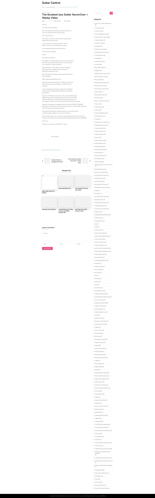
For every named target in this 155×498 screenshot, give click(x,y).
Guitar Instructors (99, 242)
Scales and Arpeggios (100, 379)
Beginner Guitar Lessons (101, 73)
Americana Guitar (99, 55)
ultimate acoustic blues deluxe (102, 448)
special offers (98, 412)
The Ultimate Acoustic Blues (102, 430)
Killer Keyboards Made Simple (102, 297)
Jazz (96, 284)
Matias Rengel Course (100, 312)
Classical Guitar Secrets (101, 125)
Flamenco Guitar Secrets (101, 208)
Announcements (99, 61)
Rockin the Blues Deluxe (101, 376)
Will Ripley (98, 476)
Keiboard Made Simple (100, 294)
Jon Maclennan (98, 290)
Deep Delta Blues (99, 146)
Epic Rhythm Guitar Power (101, 187)
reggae (97, 360)
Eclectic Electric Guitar (100, 175)
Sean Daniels (98, 382)
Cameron (97, 104)
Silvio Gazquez (98, 394)
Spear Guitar (98, 409)
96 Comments (67, 21)
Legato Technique (99, 306)
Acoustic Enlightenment (101, 34)
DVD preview (98, 152)
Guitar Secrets (98, 257)
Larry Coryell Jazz (99, 300)
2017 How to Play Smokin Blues (103, 23)
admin (43, 21)
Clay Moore (46, 149)
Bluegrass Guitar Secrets (101, 82)
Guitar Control (51, 3)
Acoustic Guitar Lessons (101, 37)
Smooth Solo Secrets (100, 400)
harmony (97, 263)
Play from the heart (100, 348)
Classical (97, 119)
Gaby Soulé (98, 218)
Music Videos (98, 333)
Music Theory (98, 330)
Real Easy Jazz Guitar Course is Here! (81, 210)
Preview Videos (99, 351)
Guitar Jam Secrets (99, 245)
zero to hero (98, 482)
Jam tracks (97, 272)
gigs (96, 224)
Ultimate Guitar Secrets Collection (103, 465)
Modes (96, 327)
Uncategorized (98, 470)
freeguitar (97, 212)
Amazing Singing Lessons (101, 52)
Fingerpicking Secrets (100, 205)
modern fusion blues (100, 324)
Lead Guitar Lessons (100, 303)
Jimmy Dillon (98, 287)
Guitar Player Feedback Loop (102, 251)
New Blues (98, 336)
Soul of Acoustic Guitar (101, 406)
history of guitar (99, 266)
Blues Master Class (100, 95)
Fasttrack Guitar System (101, 202)
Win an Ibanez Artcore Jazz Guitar (81, 189)
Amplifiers (97, 58)
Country (97, 137)
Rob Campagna (99, 363)
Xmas (96, 479)
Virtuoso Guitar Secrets (101, 473)
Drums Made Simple (100, 149)
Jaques (96, 281)
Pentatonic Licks (99, 342)
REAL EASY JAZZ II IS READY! (48, 192)
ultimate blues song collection (102, 458)
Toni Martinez (98, 436)
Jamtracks (97, 278)
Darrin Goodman (99, 140)
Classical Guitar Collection (101, 122)
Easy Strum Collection (100, 172)
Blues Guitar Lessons (100, 88)
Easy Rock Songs (99, 169)
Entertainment (98, 181)
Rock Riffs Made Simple (101, 373)
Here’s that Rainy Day (65, 188)
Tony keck (97, 439)
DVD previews (98, 158)
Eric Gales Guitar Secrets (101, 196)
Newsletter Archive (100, 339)
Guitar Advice (98, 230)
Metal (96, 315)
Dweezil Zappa (98, 161)
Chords (97, 110)
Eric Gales (97, 193)
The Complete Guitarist (101, 427)
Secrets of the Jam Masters (101, 388)
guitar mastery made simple (102, 248)
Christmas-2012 (99, 116)
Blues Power (98, 98)
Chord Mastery (98, 107)
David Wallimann (99, 143)
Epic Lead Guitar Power (101, 184)
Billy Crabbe (98, 79)
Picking (97, 345)
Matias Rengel (98, 309)
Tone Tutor (98, 433)
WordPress (102, 496)
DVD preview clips (99, 155)
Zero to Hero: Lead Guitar (101, 488)
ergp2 (96, 190)
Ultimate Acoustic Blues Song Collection (102, 452)
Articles (97, 64)
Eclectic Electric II (99, 178)
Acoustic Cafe (98, 31)
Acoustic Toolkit (99, 43)
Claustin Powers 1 (99, 131)
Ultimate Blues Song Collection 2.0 (104, 461)
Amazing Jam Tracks (100, 49)
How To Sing (98, 269)
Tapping (97, 418)
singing (97, 397)
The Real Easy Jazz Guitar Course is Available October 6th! (66, 211)
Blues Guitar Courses (100, 85)
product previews (99, 354)
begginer (97, 70)
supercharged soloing (100, 415)
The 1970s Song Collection (102, 424)
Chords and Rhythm (100, 113)
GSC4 (96, 227)
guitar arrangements (100, 233)
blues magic (98, 92)
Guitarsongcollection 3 (100, 260)
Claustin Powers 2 (99, 134)
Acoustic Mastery (99, 40)
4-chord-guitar (98, 28)
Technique (97, 421)
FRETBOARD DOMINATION (102, 215)
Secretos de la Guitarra (101, 385)
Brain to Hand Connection (101, 101)
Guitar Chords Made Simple (102, 236)
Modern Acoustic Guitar (101, 321)
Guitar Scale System (100, 254)
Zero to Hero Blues (100, 485)
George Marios (98, 221)
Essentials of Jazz (99, 199)
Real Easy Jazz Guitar (47, 12)
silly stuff (97, 391)
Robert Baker (98, 366)
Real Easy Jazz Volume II (49, 209)
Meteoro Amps (99, 318)
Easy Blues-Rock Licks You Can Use (103, 164)
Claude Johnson (99, 128)
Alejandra (97, 46)
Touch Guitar (98, 445)
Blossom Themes (91, 496)
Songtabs (97, 403)
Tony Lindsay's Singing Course (102, 442)
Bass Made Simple (99, 67)
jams (96, 275)
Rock (96, 370)
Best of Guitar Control (100, 76)
